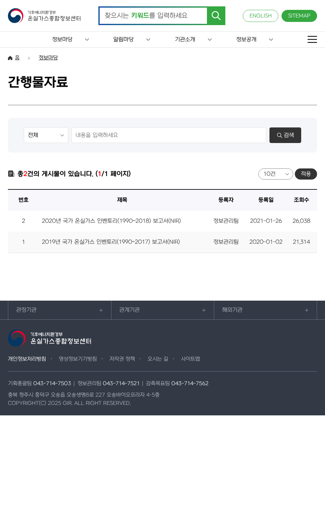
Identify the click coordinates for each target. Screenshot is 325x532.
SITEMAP (299, 16)
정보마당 (62, 40)
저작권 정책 (122, 359)
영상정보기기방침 (78, 359)
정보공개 (246, 40)
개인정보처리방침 (27, 359)
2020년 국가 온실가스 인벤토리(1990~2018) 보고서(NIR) (111, 221)
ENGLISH (260, 16)
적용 (306, 174)
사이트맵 (190, 359)
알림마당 (123, 40)
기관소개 (185, 40)
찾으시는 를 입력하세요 (146, 16)
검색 (289, 135)
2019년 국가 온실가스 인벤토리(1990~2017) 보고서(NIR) (111, 242)
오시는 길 (158, 359)
